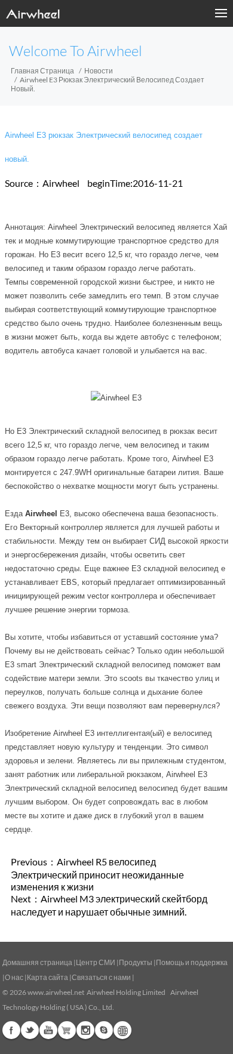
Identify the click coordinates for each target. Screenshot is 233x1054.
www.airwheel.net (55, 992)
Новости (98, 70)
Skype (104, 1030)
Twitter (30, 1030)
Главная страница (42, 70)
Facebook (11, 1030)
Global (122, 1030)
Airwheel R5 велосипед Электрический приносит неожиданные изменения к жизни (97, 874)
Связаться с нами (102, 977)
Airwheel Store (67, 1030)
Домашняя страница (37, 962)
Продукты (135, 962)
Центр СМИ (95, 962)
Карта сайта (47, 977)
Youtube (48, 1030)
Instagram (85, 1030)
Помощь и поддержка (192, 962)
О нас (14, 977)
